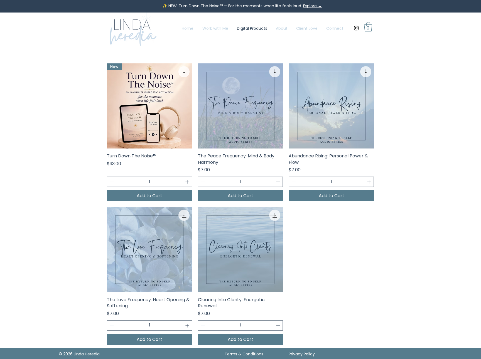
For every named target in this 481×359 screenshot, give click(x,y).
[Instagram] (356, 28)
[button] (368, 27)
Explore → (312, 6)
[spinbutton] (149, 182)
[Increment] (187, 182)
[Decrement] (111, 182)
